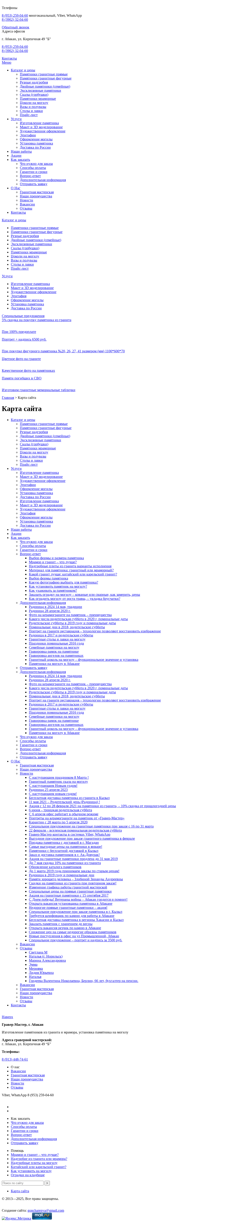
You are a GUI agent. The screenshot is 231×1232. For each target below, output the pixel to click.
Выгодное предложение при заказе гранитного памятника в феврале (82, 838)
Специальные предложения (23, 316)
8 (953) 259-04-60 (15, 15)
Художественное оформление (42, 131)
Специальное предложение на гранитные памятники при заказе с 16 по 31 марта (91, 826)
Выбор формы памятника (48, 578)
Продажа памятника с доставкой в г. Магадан (64, 842)
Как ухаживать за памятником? (53, 590)
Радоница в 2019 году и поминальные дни (61, 875)
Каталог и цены (23, 70)
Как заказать (20, 159)
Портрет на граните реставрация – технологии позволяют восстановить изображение (95, 631)
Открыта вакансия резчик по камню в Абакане (65, 928)
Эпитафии (28, 135)
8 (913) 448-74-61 (15, 1059)
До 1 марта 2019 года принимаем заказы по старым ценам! (74, 871)
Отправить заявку (33, 184)
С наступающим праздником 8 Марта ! (59, 777)
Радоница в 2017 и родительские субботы (61, 635)
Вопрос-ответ (30, 176)
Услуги (16, 119)
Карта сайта (20, 1191)
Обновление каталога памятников (55, 867)
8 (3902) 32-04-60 (15, 19)
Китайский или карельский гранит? (38, 1167)
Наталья (35, 977)
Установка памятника (36, 143)
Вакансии (27, 204)
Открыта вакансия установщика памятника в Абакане (70, 903)
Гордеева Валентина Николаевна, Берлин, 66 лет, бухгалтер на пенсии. (83, 981)
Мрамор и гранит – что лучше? (53, 562)
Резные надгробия (34, 82)
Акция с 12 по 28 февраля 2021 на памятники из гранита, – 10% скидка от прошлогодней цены (102, 806)
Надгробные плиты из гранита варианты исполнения (70, 566)
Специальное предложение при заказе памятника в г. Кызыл (75, 912)
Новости (26, 200)
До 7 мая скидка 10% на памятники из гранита (65, 863)
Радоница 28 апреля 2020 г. (50, 611)
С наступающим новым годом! (53, 794)
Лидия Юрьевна (41, 973)
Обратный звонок (15, 27)
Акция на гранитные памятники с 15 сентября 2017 (69, 895)
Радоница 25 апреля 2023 (48, 790)
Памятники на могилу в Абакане (54, 664)
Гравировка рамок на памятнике (54, 651)
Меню (6, 62)
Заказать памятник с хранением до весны (60, 924)
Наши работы (21, 151)
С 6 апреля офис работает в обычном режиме (63, 814)
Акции (16, 155)
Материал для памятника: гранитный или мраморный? (71, 570)
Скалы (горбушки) (34, 94)
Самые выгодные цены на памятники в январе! (65, 847)
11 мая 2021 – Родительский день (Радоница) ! (64, 802)
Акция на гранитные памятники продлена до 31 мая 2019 (73, 859)
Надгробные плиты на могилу (34, 1163)
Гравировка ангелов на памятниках (56, 655)
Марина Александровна (47, 960)
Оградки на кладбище (28, 1175)
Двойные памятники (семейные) (45, 86)
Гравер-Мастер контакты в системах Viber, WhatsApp (69, 834)
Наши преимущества (36, 196)
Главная (8, 398)
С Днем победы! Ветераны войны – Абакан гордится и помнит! (78, 899)
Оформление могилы (36, 139)
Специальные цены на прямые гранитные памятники (70, 891)
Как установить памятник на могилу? (58, 586)
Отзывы (26, 208)
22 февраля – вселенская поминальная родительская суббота (75, 830)
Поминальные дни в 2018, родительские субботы (67, 627)
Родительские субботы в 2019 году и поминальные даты (72, 623)
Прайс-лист (29, 115)
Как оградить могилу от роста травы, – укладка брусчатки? (74, 599)
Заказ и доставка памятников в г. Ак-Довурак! (64, 855)
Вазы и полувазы (33, 107)
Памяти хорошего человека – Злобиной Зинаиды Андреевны (76, 879)
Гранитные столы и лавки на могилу (57, 639)
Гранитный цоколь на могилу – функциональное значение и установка (83, 660)
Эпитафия (18, 296)
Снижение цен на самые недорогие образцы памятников (72, 932)
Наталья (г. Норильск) (45, 956)
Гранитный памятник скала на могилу (58, 781)
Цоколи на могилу (34, 103)
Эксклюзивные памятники (40, 90)
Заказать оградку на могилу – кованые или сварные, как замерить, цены (84, 594)
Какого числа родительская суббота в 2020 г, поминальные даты (78, 619)
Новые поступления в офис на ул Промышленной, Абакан (74, 936)
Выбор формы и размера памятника (56, 558)
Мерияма (36, 968)
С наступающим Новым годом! (53, 786)
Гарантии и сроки (33, 172)
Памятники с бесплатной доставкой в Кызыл (63, 851)
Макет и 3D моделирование (41, 127)
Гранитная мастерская (37, 192)
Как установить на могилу (31, 1171)
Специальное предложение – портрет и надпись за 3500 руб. (75, 940)
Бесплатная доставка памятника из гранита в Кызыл (69, 798)
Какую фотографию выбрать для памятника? (63, 582)
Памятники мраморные (38, 99)
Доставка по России (35, 147)
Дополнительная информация (43, 180)
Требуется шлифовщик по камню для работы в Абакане (71, 916)
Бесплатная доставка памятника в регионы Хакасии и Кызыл (76, 920)
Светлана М (38, 952)
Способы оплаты (33, 168)
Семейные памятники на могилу (54, 647)
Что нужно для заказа (36, 164)
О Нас (15, 188)
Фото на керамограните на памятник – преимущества (70, 615)
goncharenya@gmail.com (46, 1210)
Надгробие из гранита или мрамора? (39, 1159)
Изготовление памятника (39, 123)
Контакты (9, 58)
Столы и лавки (31, 111)
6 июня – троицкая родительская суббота (60, 810)
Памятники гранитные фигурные (46, 78)
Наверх (7, 1017)
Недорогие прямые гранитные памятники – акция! (68, 907)
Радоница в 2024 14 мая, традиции (55, 607)
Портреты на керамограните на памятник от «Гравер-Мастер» (77, 818)
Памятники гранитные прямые (44, 74)
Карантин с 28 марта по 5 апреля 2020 (58, 822)
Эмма (33, 964)
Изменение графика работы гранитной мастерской (68, 887)
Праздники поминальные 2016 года (56, 643)
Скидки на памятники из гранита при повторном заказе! (72, 883)
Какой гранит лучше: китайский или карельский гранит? (73, 574)
